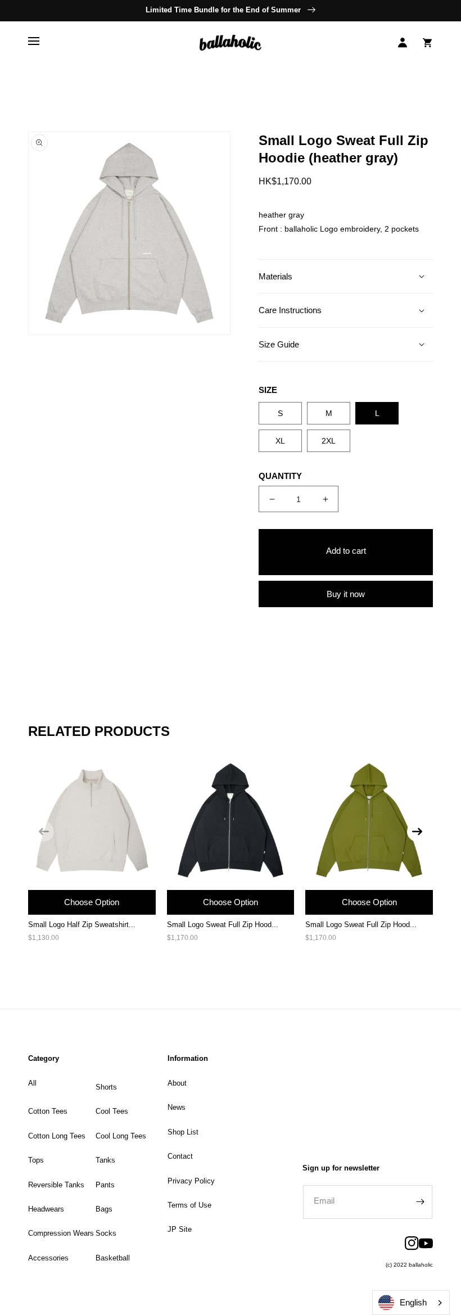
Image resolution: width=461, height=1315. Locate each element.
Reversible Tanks (56, 1185)
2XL (329, 440)
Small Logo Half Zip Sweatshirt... (81, 924)
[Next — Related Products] (417, 831)
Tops (36, 1160)
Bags (104, 1209)
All (32, 1083)
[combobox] (411, 1302)
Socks (106, 1233)
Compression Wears (61, 1233)
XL (280, 440)
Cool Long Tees (121, 1136)
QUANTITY (280, 476)
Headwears (46, 1209)
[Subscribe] (420, 1202)
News (177, 1107)
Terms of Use (189, 1205)
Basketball (113, 1258)
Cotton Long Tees (56, 1136)
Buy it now (346, 594)
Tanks (105, 1160)
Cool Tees (112, 1111)
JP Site (180, 1229)
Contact (180, 1156)
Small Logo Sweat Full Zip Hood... (222, 924)
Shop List (183, 1132)
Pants (105, 1185)
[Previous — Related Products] (44, 831)
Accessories (48, 1258)
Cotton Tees (47, 1111)
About (177, 1083)
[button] (33, 42)
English (413, 1302)
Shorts (106, 1087)
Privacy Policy (191, 1181)
